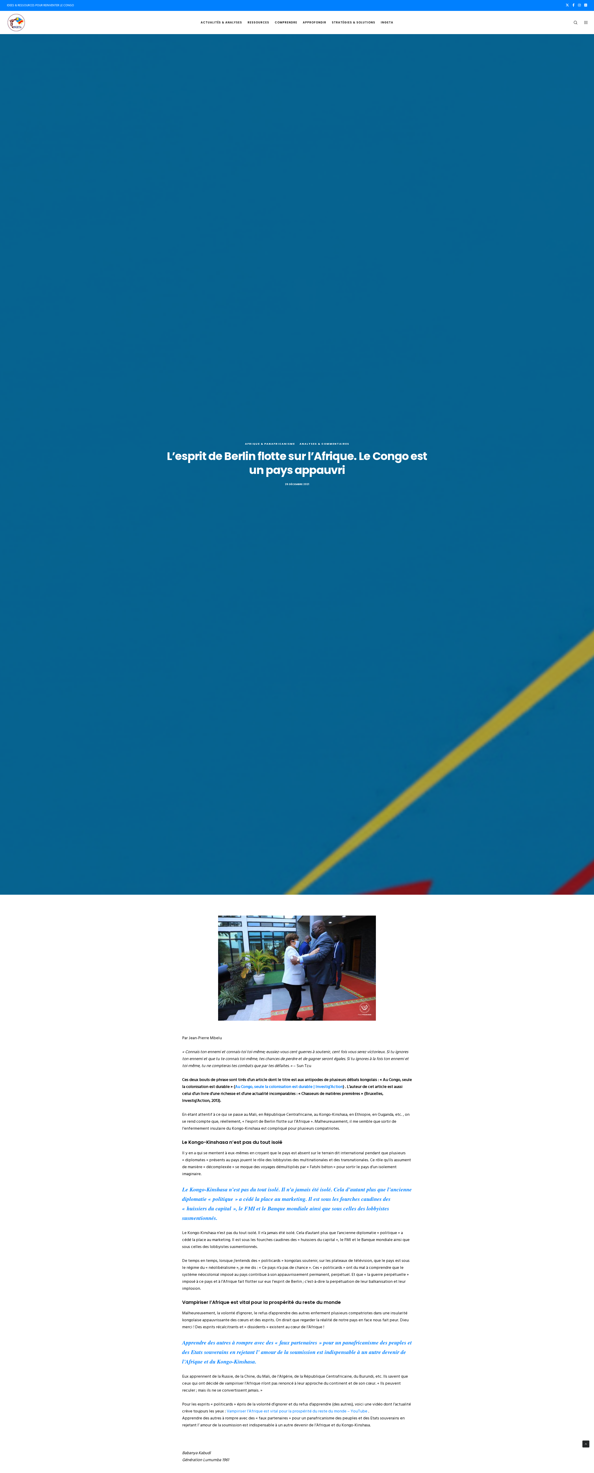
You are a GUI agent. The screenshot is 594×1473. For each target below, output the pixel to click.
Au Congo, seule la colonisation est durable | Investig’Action (289, 1086)
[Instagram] (579, 5)
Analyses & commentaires (324, 444)
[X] (567, 5)
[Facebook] (573, 5)
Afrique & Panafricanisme (270, 444)
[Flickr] (585, 5)
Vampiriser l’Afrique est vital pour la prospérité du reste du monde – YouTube (297, 1411)
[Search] (572, 22)
